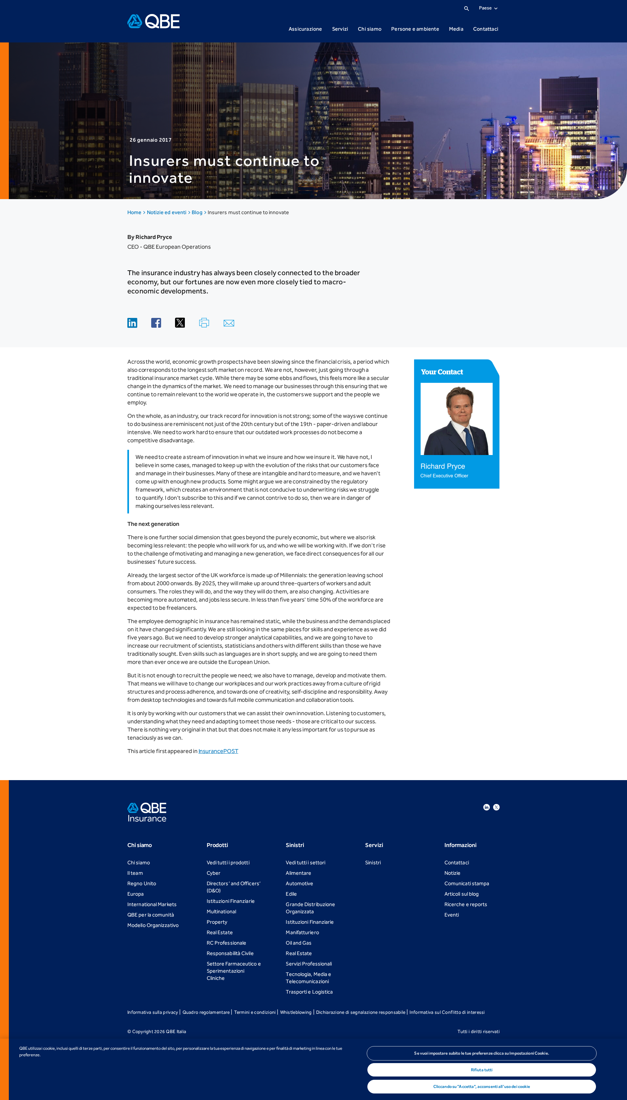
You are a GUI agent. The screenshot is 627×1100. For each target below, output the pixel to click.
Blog (197, 212)
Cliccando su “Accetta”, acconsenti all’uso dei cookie (481, 1086)
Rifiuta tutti (482, 1069)
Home (134, 212)
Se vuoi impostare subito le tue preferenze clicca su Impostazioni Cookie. (481, 1053)
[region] (313, 1069)
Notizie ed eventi (167, 212)
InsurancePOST (218, 751)
